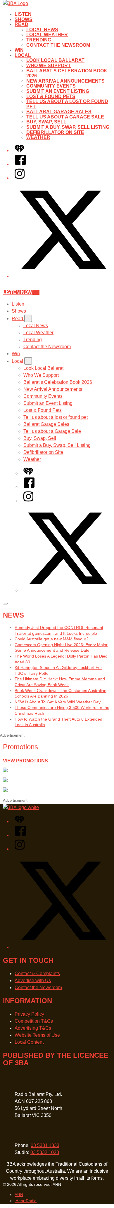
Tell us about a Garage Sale (65, 116)
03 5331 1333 (45, 1145)
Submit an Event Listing (57, 91)
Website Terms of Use (37, 1035)
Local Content (29, 1042)
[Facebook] (20, 164)
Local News (42, 29)
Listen (23, 14)
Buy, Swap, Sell (46, 121)
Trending (38, 39)
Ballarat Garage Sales (58, 111)
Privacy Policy (29, 1014)
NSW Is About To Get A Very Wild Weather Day (58, 702)
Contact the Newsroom (58, 45)
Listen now (17, 292)
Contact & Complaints (37, 973)
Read (21, 24)
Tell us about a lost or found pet (55, 417)
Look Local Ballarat (55, 60)
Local (23, 55)
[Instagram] (20, 177)
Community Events (51, 85)
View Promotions (25, 760)
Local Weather (47, 34)
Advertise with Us (33, 980)
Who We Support (48, 65)
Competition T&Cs (34, 1021)
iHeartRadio (26, 1200)
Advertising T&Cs (33, 1028)
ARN (19, 1194)
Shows (23, 19)
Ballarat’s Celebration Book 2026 (57, 382)
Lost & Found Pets (50, 96)
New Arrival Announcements (65, 81)
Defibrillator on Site (55, 132)
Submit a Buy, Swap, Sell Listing (67, 127)
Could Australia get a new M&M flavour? (52, 639)
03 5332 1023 (44, 1152)
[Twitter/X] (63, 276)
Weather (38, 137)
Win (19, 50)
